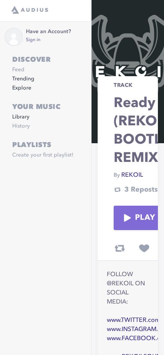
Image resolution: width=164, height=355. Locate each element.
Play (145, 218)
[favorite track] (144, 248)
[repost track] (120, 248)
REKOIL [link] (132, 175)
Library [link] (20, 117)
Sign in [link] (33, 40)
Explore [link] (21, 88)
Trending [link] (23, 79)
